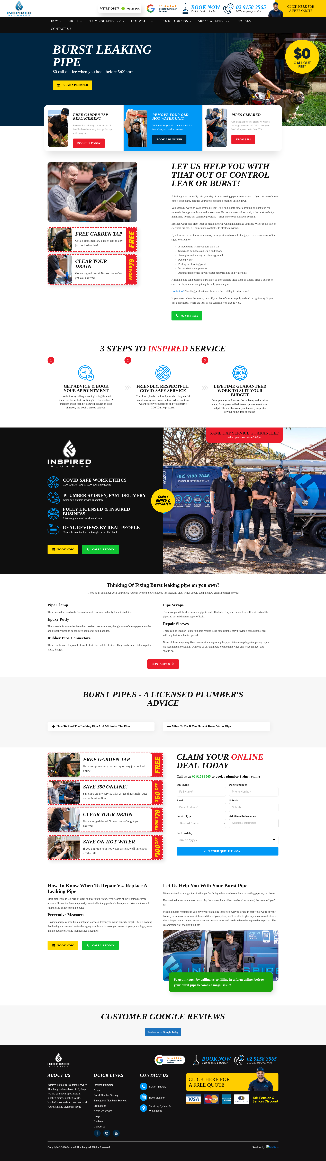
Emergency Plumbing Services (110, 1100)
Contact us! (177, 291)
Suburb (233, 800)
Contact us (61, 28)
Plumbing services (105, 21)
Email (180, 800)
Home (56, 21)
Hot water (140, 21)
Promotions (100, 1105)
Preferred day (185, 833)
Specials (243, 21)
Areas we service (213, 21)
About (73, 21)
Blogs (97, 1116)
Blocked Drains (173, 21)
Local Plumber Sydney (106, 1095)
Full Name (183, 784)
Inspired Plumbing (103, 1084)
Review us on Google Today (163, 1032)
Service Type (184, 816)
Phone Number (238, 784)
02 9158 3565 (201, 776)
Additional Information (242, 816)
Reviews (98, 1121)
